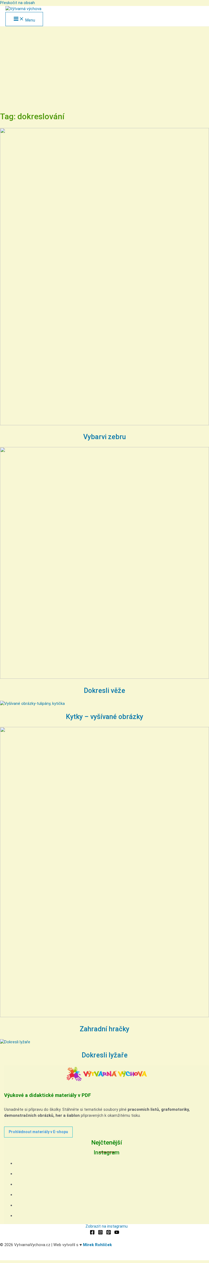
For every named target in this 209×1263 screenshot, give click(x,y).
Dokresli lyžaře (105, 1055)
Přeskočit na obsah (17, 2)
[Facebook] (92, 1233)
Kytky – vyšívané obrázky (104, 717)
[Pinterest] (108, 1233)
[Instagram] (100, 1233)
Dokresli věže (104, 691)
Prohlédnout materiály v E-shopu (38, 1132)
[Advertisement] (104, 67)
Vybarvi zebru (104, 437)
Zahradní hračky (104, 1029)
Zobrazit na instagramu (106, 1226)
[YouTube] (116, 1233)
